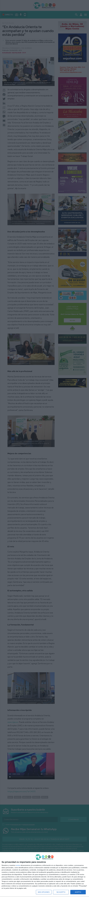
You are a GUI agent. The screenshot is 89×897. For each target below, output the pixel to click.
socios (18, 865)
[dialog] (44, 874)
